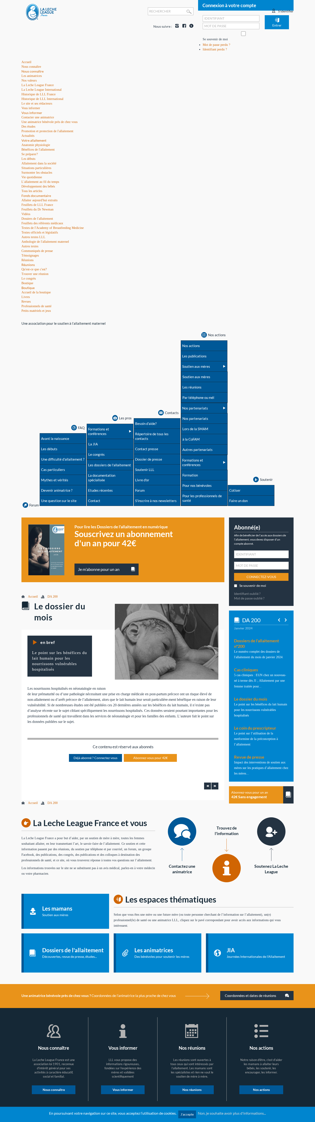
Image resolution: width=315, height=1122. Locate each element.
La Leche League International (41, 89)
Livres (25, 297)
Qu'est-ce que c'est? (34, 269)
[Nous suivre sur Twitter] (190, 26)
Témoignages (30, 255)
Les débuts (28, 159)
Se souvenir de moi (215, 39)
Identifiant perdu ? (215, 49)
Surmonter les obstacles (36, 172)
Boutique (28, 288)
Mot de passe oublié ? (249, 598)
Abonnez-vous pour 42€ (150, 758)
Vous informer (31, 113)
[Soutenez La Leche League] (271, 831)
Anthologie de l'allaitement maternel (45, 241)
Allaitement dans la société (38, 163)
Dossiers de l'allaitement (37, 218)
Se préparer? (29, 154)
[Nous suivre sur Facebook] (183, 26)
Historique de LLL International (42, 99)
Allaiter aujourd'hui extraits (39, 200)
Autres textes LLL (33, 237)
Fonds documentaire (36, 196)
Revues (26, 301)
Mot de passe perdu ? (216, 45)
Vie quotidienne (31, 177)
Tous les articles (31, 191)
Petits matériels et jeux (36, 311)
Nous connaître (32, 71)
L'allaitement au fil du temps (40, 182)
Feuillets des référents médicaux (42, 223)
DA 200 (53, 596)
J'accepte (187, 1114)
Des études (28, 126)
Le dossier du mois (250, 698)
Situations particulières (36, 168)
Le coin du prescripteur (255, 727)
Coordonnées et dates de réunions (251, 995)
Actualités (27, 135)
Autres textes (29, 246)
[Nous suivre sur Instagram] (176, 26)
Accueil (33, 596)
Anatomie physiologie (35, 145)
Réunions (28, 265)
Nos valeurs (29, 80)
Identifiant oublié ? (247, 594)
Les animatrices (31, 76)
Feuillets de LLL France (37, 205)
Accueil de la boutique (36, 292)
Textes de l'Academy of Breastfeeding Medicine (52, 228)
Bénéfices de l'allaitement (38, 149)
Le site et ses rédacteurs (36, 103)
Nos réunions (192, 1090)
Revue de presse (249, 757)
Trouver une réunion (34, 274)
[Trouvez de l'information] (226, 868)
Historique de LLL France (38, 94)
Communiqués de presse (37, 251)
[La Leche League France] (41, 12)
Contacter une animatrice (37, 117)
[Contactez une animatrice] (182, 831)
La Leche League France (37, 85)
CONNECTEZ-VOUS (261, 577)
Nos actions (261, 1090)
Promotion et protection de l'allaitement (47, 131)
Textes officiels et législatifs (39, 232)
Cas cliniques (246, 669)
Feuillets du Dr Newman (37, 209)
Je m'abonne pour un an (98, 569)
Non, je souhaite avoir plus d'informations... (232, 1113)
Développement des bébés (38, 186)
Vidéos (25, 214)
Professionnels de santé (36, 306)
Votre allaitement (33, 140)
